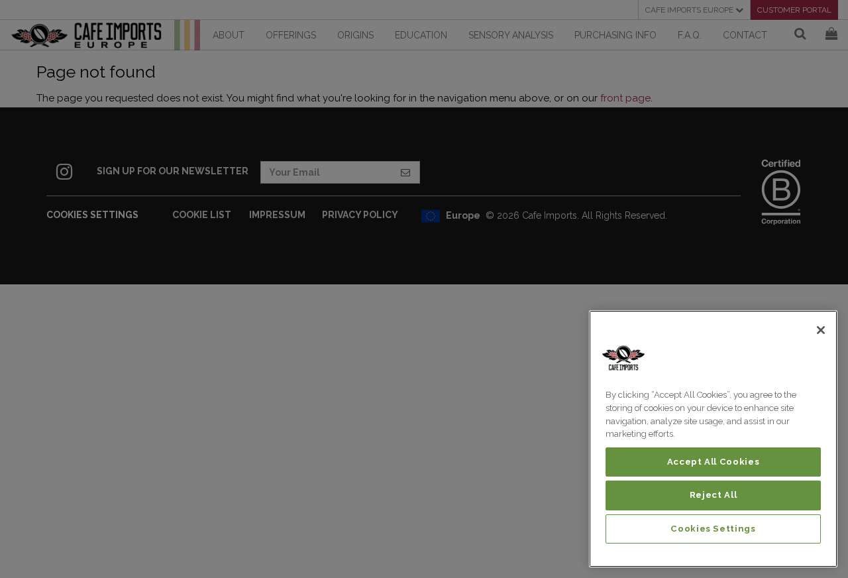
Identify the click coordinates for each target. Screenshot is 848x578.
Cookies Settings (713, 529)
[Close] (820, 330)
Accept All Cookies (713, 462)
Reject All (713, 495)
